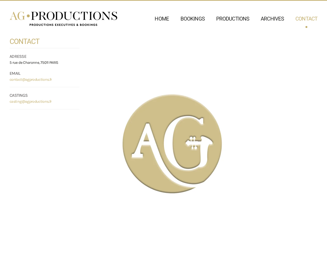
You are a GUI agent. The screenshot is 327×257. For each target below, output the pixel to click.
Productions (232, 19)
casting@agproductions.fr (31, 101)
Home (162, 19)
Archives (272, 19)
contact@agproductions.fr (31, 79)
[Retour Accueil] (63, 19)
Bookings (192, 19)
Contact (306, 19)
